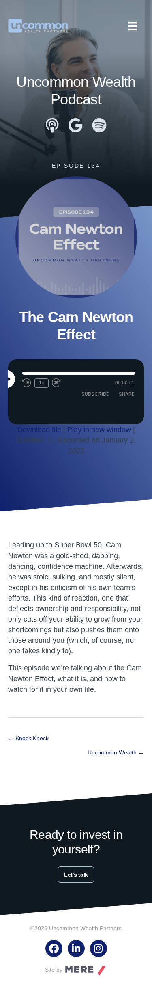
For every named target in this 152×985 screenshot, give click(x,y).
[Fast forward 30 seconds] (57, 382)
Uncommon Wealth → (116, 752)
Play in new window (99, 430)
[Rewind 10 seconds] (26, 382)
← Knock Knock (28, 738)
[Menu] (133, 26)
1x (41, 383)
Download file (39, 430)
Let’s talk (76, 874)
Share (126, 394)
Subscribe (95, 394)
